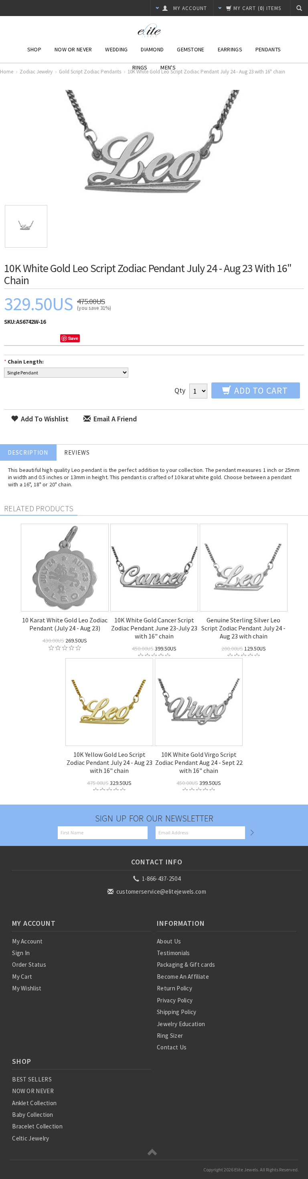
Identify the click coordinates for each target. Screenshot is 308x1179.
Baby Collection (32, 1114)
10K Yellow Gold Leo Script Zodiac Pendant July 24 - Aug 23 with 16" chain (109, 762)
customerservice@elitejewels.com (160, 891)
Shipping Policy (177, 1012)
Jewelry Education (181, 1024)
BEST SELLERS (32, 1079)
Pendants (268, 49)
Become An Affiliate (183, 976)
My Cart (22, 976)
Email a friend (114, 418)
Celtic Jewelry (30, 1138)
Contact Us (171, 1047)
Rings (139, 67)
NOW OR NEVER (33, 1091)
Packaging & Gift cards (186, 964)
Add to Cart (260, 390)
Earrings (230, 49)
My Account (27, 941)
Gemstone (190, 49)
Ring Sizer (170, 1035)
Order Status (29, 964)
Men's (167, 67)
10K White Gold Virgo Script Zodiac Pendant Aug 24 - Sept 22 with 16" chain (199, 762)
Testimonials (173, 953)
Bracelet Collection (37, 1126)
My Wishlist (26, 988)
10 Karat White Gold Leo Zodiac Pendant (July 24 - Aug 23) (64, 624)
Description (28, 452)
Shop (34, 49)
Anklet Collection (34, 1103)
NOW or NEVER (73, 49)
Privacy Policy (174, 1000)
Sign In (21, 953)
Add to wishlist (44, 418)
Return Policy (174, 988)
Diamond (152, 49)
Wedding (116, 49)
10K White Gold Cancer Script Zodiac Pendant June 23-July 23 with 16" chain (154, 628)
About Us (169, 941)
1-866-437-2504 (160, 878)
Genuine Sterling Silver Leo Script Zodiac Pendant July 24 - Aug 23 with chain (243, 628)
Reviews (77, 452)
